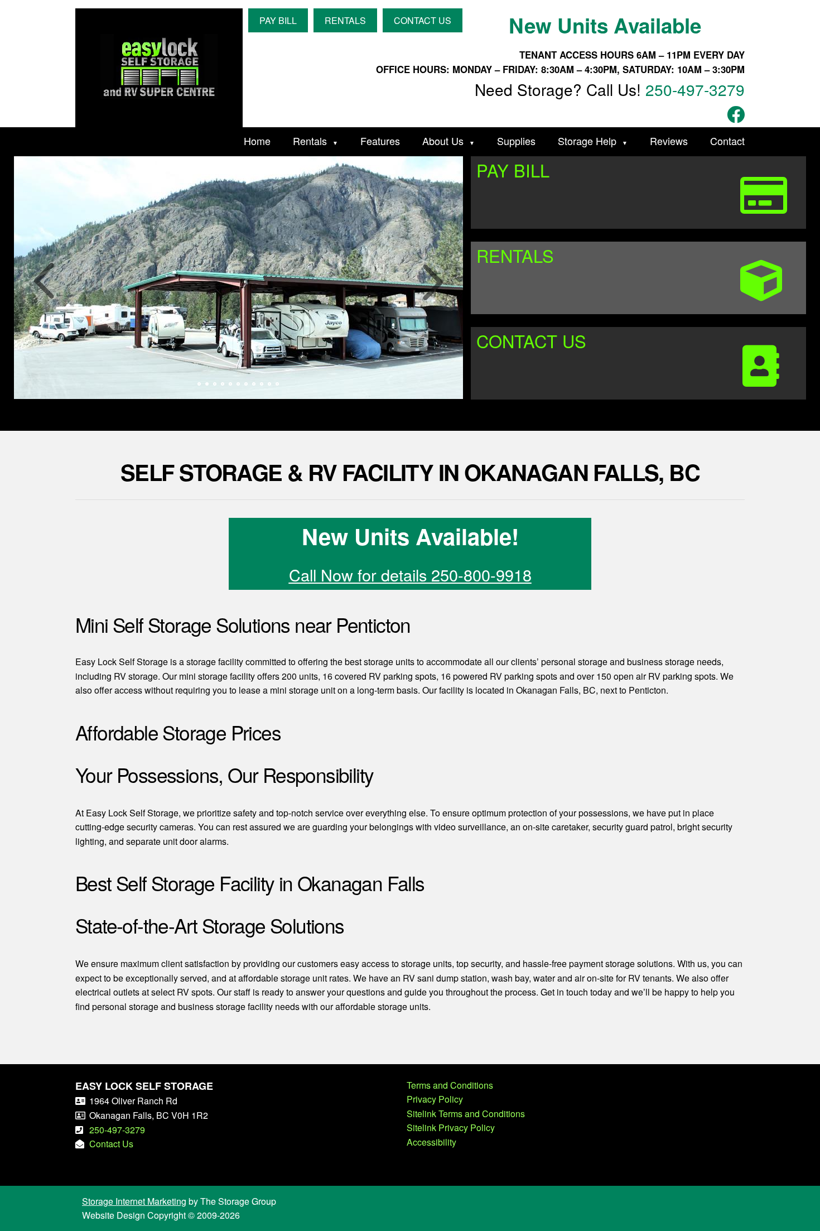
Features (380, 140)
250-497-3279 (695, 89)
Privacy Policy (435, 1099)
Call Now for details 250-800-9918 (410, 574)
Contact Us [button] (422, 20)
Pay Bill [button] (278, 20)
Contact (727, 140)
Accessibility (431, 1142)
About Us (443, 140)
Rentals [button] (345, 20)
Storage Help (587, 140)
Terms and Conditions (450, 1085)
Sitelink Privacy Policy (451, 1127)
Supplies (516, 140)
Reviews (669, 140)
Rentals (310, 140)
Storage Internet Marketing (134, 1201)
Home (257, 140)
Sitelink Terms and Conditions (466, 1113)
